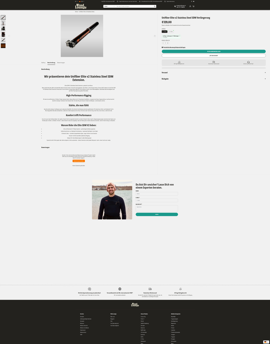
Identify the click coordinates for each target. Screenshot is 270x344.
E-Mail (138, 197)
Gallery (43, 62)
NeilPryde (143, 330)
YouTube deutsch (114, 323)
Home (76, 11)
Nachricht (139, 204)
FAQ (111, 321)
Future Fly (143, 316)
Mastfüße (173, 316)
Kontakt (82, 316)
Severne (143, 327)
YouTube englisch (114, 325)
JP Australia (144, 332)
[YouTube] (194, 1)
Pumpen (173, 339)
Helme (172, 325)
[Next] (155, 36)
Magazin (112, 319)
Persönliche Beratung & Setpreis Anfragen (174, 47)
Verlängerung (174, 321)
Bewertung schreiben (79, 161)
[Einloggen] (190, 6)
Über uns (112, 316)
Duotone (143, 334)
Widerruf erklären (84, 327)
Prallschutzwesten (175, 332)
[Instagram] (192, 1)
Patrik (142, 321)
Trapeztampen (174, 319)
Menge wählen (166, 40)
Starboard (143, 341)
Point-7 (142, 319)
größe (164, 29)
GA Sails (143, 325)
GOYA (142, 336)
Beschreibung (51, 62)
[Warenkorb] (193, 6)
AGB (81, 334)
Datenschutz (83, 332)
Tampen (173, 334)
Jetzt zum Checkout (214, 55)
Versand (174, 25)
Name (137, 191)
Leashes (173, 330)
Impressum (83, 330)
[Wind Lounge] (80, 6)
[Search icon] (154, 6)
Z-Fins (142, 339)
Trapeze (173, 336)
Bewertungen (61, 62)
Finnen (172, 327)
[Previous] (9, 36)
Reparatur (173, 323)
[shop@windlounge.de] (180, 6)
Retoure (82, 323)
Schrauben (173, 341)
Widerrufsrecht (84, 325)
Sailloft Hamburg (145, 323)
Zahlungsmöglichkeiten (85, 319)
